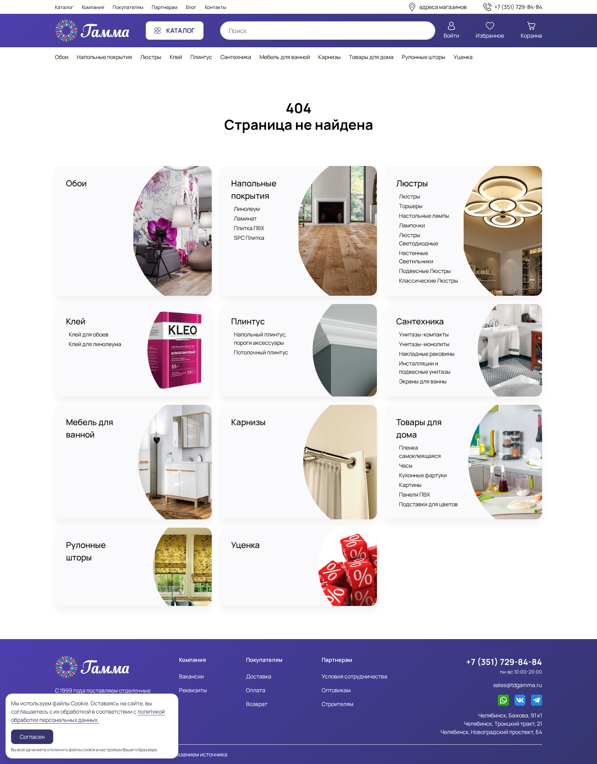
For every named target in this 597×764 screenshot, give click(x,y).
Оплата (255, 690)
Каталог (64, 7)
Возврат (256, 704)
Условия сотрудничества (354, 676)
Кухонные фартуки (423, 475)
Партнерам (165, 7)
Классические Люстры (428, 280)
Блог (191, 7)
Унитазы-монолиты (424, 344)
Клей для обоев (88, 334)
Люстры (412, 183)
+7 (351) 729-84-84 (504, 661)
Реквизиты (193, 690)
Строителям (337, 704)
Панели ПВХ (414, 494)
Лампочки (412, 225)
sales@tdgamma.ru (517, 685)
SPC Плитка (249, 238)
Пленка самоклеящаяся (420, 452)
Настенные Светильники (416, 257)
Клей (75, 321)
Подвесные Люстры (425, 271)
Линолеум (247, 209)
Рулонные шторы (86, 551)
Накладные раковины (427, 353)
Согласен (32, 737)
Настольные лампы (424, 215)
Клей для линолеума (95, 344)
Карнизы (248, 422)
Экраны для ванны (423, 381)
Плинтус (248, 321)
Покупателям (128, 7)
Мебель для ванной (89, 428)
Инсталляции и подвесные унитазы (425, 367)
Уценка (245, 544)
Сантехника (420, 321)
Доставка (258, 676)
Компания (93, 7)
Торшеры (411, 206)
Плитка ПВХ (249, 228)
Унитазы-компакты (424, 334)
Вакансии (191, 676)
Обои (76, 183)
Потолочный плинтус (261, 352)
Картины (410, 485)
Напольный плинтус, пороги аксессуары (260, 338)
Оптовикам (336, 690)
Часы (406, 465)
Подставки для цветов (428, 504)
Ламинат (245, 218)
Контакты (215, 7)
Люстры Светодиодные (418, 239)
